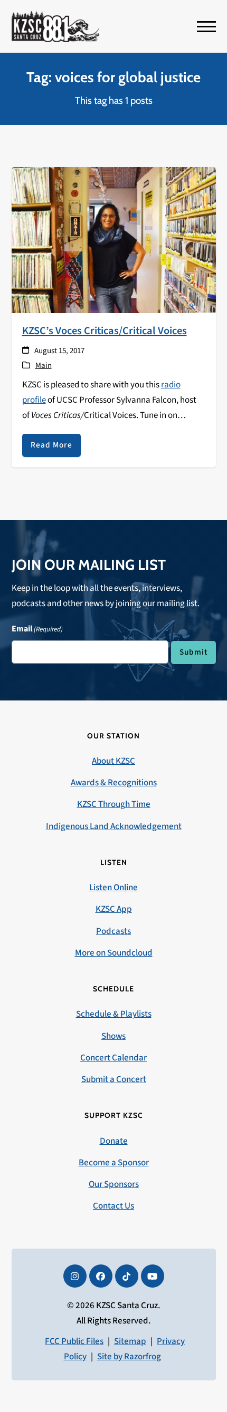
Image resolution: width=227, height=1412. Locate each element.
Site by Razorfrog (129, 1356)
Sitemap (130, 1341)
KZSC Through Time (113, 804)
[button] (206, 26)
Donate (114, 1141)
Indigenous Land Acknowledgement (114, 826)
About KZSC (113, 761)
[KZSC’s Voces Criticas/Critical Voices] (114, 239)
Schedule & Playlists (114, 1014)
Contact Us (113, 1206)
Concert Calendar (113, 1057)
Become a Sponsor (114, 1162)
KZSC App (114, 909)
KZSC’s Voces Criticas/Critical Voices (104, 330)
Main (43, 365)
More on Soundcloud (114, 953)
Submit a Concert (113, 1079)
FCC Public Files (74, 1341)
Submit (193, 652)
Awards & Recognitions (114, 782)
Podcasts (113, 931)
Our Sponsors (114, 1184)
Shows (113, 1036)
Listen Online (113, 887)
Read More (51, 445)
